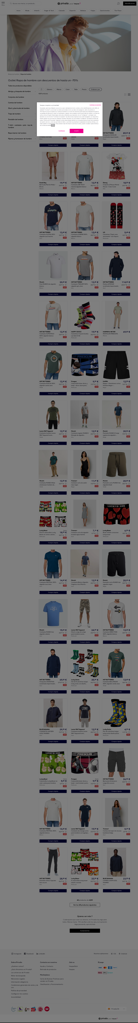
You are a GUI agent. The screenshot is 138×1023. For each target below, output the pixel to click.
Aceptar (76, 131)
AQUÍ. (52, 125)
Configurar (62, 130)
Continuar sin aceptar (95, 105)
